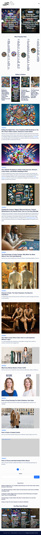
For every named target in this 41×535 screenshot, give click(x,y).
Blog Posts (9, 39)
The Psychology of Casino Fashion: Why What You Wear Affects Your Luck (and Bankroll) (38, 51)
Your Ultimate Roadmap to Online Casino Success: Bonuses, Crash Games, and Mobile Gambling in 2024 (10, 22)
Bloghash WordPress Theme (32, 533)
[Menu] (39, 3)
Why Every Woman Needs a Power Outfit (14, 368)
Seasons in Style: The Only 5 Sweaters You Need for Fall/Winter (15, 502)
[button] (11, 31)
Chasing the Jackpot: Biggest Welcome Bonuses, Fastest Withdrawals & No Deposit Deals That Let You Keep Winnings (30, 21)
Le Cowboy (35, 136)
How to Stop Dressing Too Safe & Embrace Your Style (18, 400)
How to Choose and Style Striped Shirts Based (16, 460)
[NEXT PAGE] (23, 469)
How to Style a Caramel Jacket (11, 432)
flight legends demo (31, 217)
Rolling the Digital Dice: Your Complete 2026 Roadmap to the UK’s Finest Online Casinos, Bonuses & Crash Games (9, 55)
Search (20, 473)
